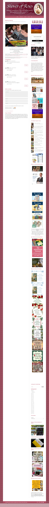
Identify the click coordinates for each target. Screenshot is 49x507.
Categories (32, 417)
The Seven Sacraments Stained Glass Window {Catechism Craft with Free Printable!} (38, 133)
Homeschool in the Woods (37, 232)
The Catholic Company (38, 231)
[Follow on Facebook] (37, 502)
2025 (33, 393)
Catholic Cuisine (40, 75)
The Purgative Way (40, 234)
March (33, 391)
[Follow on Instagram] (41, 502)
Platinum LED (35, 234)
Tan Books (32, 234)
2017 (33, 402)
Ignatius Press (33, 231)
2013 (33, 406)
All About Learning (41, 230)
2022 (33, 396)
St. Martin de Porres (23, 21)
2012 (33, 407)
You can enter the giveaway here (16, 55)
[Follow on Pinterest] (39, 502)
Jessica (6, 21)
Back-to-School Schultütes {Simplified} (38, 150)
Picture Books (15, 21)
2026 (32, 390)
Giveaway (12, 21)
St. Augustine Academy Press (40, 233)
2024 (33, 394)
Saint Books (18, 21)
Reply (26, 65)
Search (42, 386)
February (33, 392)
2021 (33, 397)
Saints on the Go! (17, 53)
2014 (33, 405)
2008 (33, 412)
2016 (33, 403)
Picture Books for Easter (37, 144)
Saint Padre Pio (10, 55)
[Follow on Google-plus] (43, 502)
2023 (33, 395)
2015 (33, 404)
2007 (33, 413)
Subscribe (37, 40)
